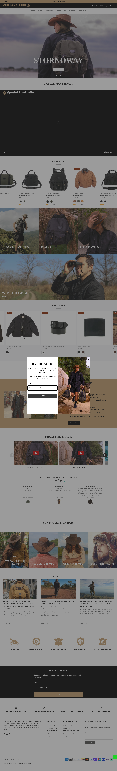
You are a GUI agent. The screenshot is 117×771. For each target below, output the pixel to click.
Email (29, 383)
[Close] (88, 359)
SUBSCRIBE (42, 396)
